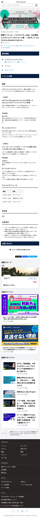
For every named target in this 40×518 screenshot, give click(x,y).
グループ (3, 455)
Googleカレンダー (11, 62)
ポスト (19, 256)
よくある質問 (5, 485)
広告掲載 (3, 470)
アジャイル (6, 46)
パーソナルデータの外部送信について (12, 505)
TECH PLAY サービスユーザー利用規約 (12, 497)
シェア (25, 256)
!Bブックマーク (33, 256)
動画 (2, 452)
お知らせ (23, 482)
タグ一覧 (3, 458)
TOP (2, 433)
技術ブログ (24, 449)
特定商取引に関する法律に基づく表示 (12, 503)
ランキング (24, 455)
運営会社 (3, 473)
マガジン (3, 449)
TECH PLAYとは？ (6, 482)
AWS (17, 46)
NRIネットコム (9, 70)
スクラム (12, 46)
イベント (6, 433)
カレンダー (24, 446)
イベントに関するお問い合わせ (21, 250)
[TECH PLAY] (20, 2)
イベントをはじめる (26, 485)
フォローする (32, 278)
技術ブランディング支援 (8, 467)
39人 (35, 281)
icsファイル (22, 62)
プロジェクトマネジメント (27, 46)
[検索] (36, 5)
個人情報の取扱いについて (9, 500)
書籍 (22, 452)
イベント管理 (5, 488)
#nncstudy (6, 48)
